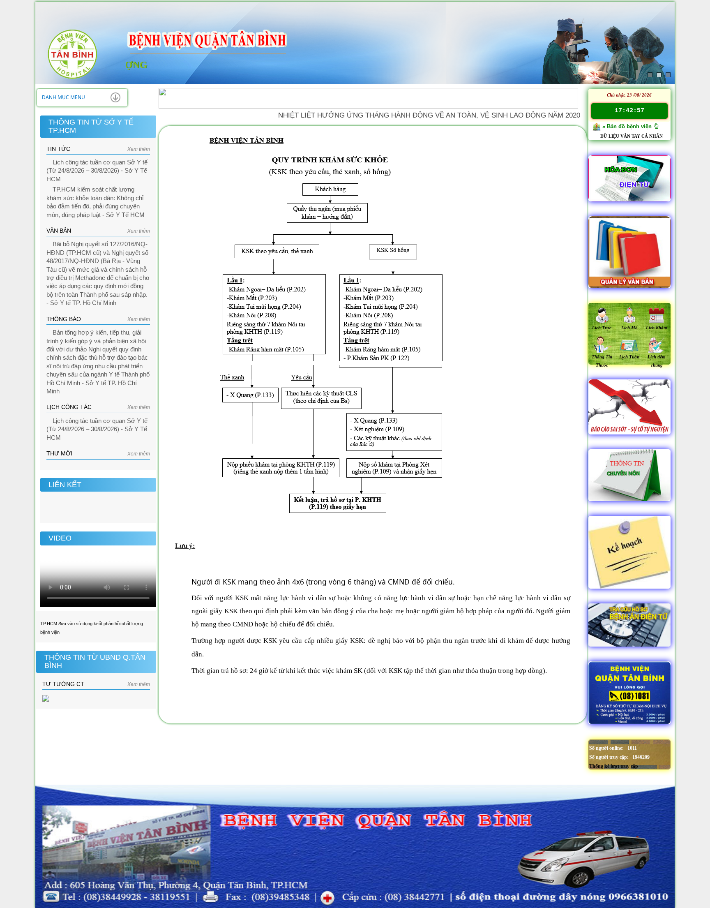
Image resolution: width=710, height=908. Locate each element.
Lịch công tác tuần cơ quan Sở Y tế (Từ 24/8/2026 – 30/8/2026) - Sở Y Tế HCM (97, 171)
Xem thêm (138, 149)
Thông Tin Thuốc (602, 360)
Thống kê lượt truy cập (613, 766)
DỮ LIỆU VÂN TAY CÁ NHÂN (631, 136)
